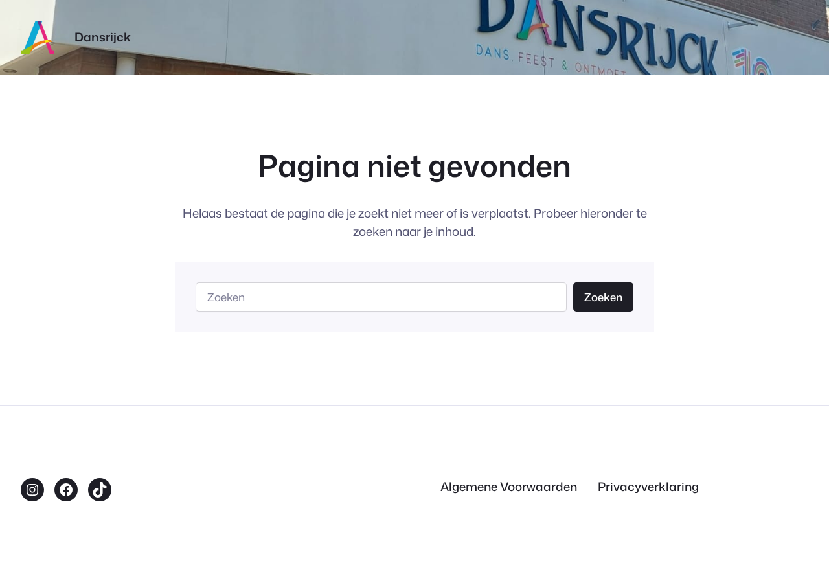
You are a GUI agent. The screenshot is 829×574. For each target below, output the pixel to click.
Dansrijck (102, 37)
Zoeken (603, 297)
